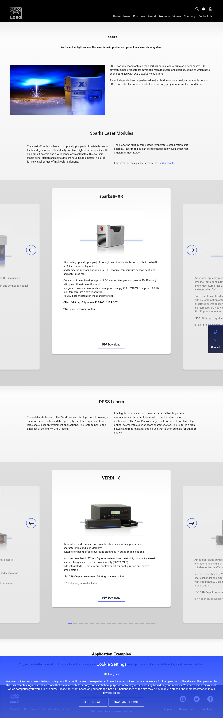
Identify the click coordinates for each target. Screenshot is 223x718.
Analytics (113, 674)
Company (190, 16)
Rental (152, 16)
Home (117, 16)
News (126, 16)
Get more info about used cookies (111, 711)
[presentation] (31, 250)
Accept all (93, 702)
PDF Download (111, 344)
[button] (70, 623)
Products (164, 16)
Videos (176, 16)
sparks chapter (166, 163)
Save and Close (126, 702)
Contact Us (205, 16)
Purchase (139, 16)
